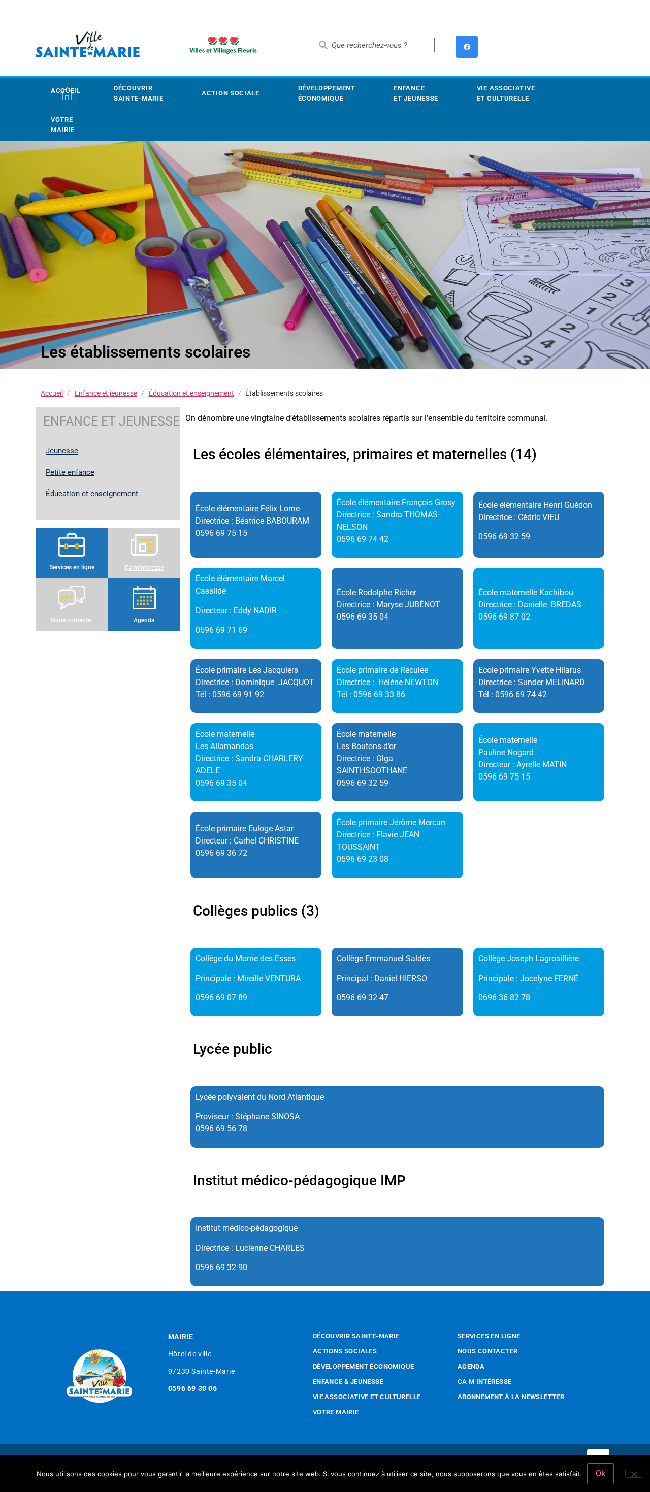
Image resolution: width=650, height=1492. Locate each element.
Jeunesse (62, 451)
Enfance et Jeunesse (416, 93)
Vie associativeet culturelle (506, 93)
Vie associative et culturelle (367, 1397)
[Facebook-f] (467, 47)
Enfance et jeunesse (106, 393)
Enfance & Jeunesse (348, 1381)
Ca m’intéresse (485, 1381)
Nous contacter (71, 620)
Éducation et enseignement (191, 393)
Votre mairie (63, 125)
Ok (600, 1473)
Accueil (66, 90)
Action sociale (230, 93)
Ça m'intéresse (144, 567)
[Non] (633, 1473)
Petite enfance (70, 472)
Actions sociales (345, 1351)
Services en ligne (71, 567)
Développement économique (326, 93)
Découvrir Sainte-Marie (138, 93)
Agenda (144, 620)
